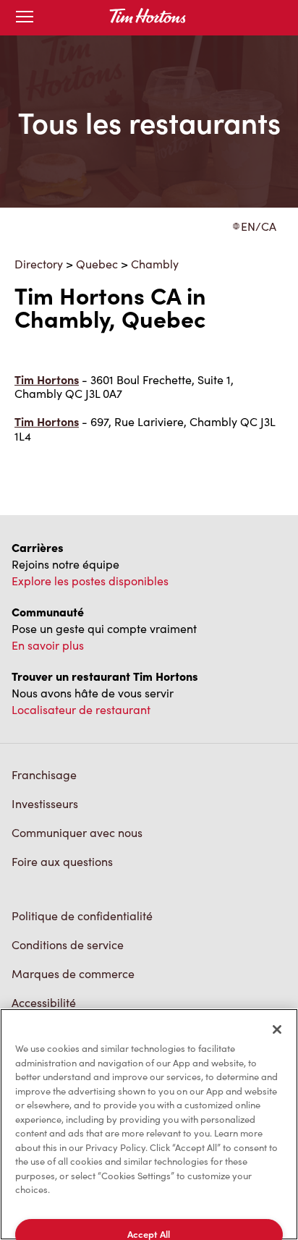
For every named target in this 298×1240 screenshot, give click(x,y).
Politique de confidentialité (82, 915)
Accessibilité (44, 1002)
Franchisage (44, 774)
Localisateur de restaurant (81, 709)
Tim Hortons (46, 379)
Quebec (97, 263)
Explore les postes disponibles (90, 580)
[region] (149, 1124)
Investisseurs (45, 803)
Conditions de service (68, 944)
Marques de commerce (73, 973)
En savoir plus (48, 645)
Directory (38, 263)
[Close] (277, 1029)
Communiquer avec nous (77, 832)
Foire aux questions (62, 861)
